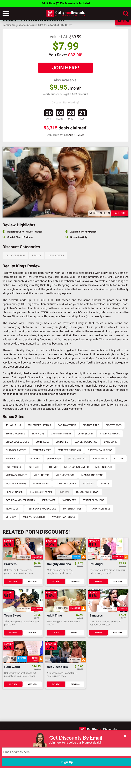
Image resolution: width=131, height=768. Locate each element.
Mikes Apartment (16, 475)
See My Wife (48, 500)
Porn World (12, 667)
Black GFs (38, 433)
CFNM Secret (85, 433)
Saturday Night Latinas (20, 500)
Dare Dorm (110, 441)
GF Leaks (34, 458)
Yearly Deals (56, 255)
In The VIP (51, 467)
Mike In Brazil (103, 467)
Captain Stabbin (61, 433)
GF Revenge (54, 458)
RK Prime (64, 492)
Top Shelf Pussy (73, 508)
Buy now (13, 581)
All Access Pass (15, 255)
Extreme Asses (42, 450)
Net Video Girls (57, 667)
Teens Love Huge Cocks (41, 508)
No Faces (88, 483)
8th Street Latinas (39, 425)
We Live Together (34, 516)
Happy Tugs (100, 458)
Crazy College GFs (17, 441)
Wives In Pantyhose (63, 516)
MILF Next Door (65, 475)
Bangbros (96, 615)
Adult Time (54, 615)
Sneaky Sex (69, 500)
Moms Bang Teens (92, 475)
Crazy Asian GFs (110, 433)
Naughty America (59, 564)
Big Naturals (91, 425)
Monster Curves (65, 483)
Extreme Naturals (69, 450)
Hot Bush (33, 467)
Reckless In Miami (41, 492)
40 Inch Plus (13, 425)
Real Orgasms (14, 492)
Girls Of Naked (77, 458)
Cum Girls (62, 441)
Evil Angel (96, 564)
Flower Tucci (14, 458)
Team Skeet (12, 615)
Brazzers (10, 564)
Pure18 (104, 483)
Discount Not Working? (65, 102)
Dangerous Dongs (86, 441)
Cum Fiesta (42, 441)
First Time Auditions (100, 450)
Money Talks (41, 483)
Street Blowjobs (93, 500)
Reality (36, 255)
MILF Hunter (41, 475)
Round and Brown (87, 492)
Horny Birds (13, 467)
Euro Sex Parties (16, 450)
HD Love (118, 458)
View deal (32, 581)
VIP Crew (11, 516)
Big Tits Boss (113, 425)
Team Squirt (13, 508)
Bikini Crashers (15, 433)
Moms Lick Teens (16, 483)
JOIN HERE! (65, 68)
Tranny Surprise (100, 508)
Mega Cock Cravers (76, 467)
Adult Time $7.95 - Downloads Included (65, 3)
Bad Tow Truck (67, 425)
